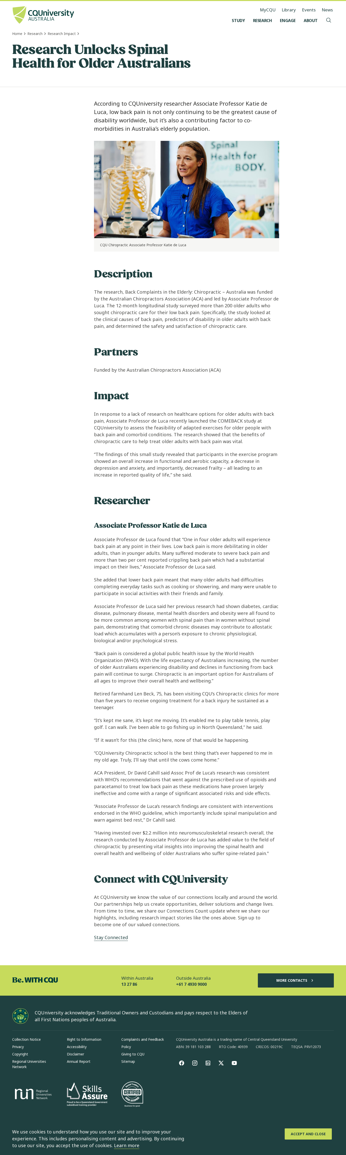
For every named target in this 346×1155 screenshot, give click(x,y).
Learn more (126, 1145)
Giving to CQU (132, 1054)
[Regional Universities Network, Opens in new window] (32, 1095)
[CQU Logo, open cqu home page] (43, 15)
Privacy (18, 1046)
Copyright (20, 1054)
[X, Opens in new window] (221, 1063)
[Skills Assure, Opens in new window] (87, 1094)
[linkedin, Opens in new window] (208, 1063)
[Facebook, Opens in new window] (181, 1063)
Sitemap (128, 1061)
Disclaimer (75, 1054)
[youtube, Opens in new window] (234, 1063)
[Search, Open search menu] (329, 20)
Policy (126, 1046)
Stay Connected (111, 937)
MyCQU (268, 10)
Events (309, 10)
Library (289, 10)
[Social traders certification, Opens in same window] (132, 1095)
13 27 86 (129, 984)
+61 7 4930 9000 (191, 984)
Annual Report (78, 1061)
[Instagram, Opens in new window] (194, 1063)
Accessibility (77, 1046)
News (327, 10)
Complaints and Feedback (142, 1039)
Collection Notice (26, 1039)
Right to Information (84, 1039)
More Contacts (291, 980)
